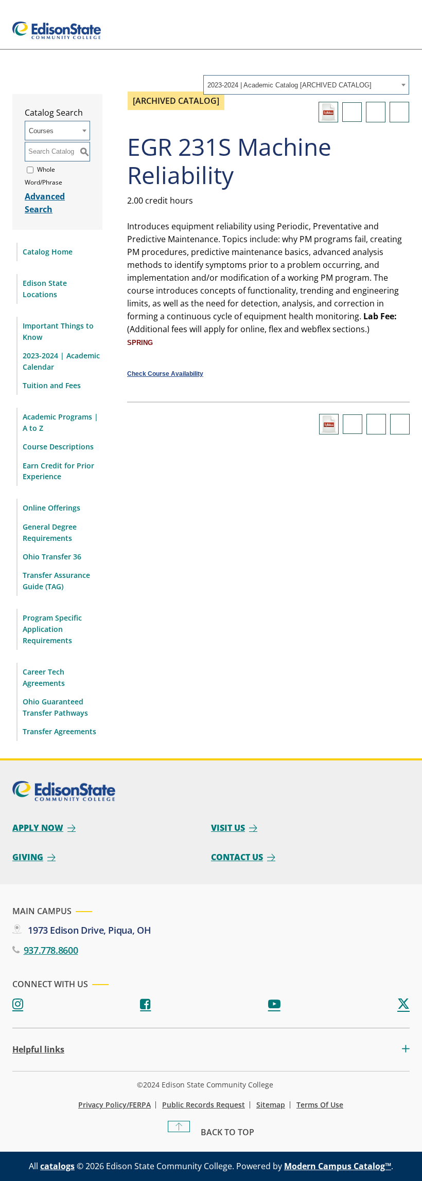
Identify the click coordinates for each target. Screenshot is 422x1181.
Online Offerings (51, 508)
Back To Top (227, 1132)
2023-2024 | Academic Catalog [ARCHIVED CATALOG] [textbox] (289, 85)
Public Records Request (203, 1105)
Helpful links (38, 1050)
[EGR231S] (328, 112)
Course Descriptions (58, 446)
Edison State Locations (45, 288)
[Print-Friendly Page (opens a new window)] (375, 112)
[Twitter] (403, 1004)
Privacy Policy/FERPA (114, 1105)
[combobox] (306, 85)
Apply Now (37, 827)
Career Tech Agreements (44, 677)
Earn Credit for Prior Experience (58, 471)
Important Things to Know (58, 331)
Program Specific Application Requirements (52, 629)
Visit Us (228, 827)
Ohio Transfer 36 (52, 556)
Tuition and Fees (52, 385)
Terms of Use (319, 1105)
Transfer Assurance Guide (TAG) (56, 580)
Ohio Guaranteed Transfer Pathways (55, 707)
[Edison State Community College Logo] (56, 30)
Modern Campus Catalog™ (337, 1166)
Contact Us (237, 857)
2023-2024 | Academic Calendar (61, 361)
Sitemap (270, 1105)
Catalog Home (48, 252)
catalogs (57, 1166)
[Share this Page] (352, 112)
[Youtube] (274, 1004)
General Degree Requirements (50, 532)
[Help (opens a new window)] (399, 112)
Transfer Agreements (59, 731)
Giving (27, 857)
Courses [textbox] (41, 131)
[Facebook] (145, 1004)
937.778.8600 (51, 950)
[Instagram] (17, 1004)
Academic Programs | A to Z (60, 422)
